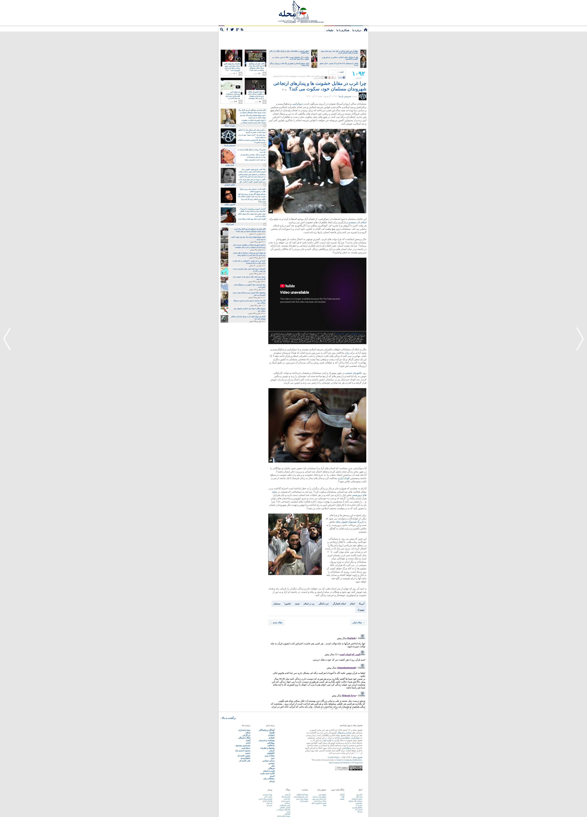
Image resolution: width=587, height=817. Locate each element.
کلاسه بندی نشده (267, 773)
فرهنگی (340, 733)
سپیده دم (359, 805)
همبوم (342, 799)
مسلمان (277, 604)
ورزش (272, 781)
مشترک (235, 29)
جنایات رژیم (270, 755)
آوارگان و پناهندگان (267, 730)
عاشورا (287, 604)
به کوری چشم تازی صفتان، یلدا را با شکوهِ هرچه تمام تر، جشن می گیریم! (252, 131)
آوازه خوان (326, 740)
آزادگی (342, 794)
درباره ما (356, 30)
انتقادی (272, 738)
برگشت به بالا (229, 718)
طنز (273, 766)
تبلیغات (329, 30)
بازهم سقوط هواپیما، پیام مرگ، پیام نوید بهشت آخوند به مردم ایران (253, 116)
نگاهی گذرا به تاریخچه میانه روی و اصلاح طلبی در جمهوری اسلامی (253, 190)
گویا (343, 797)
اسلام (352, 604)
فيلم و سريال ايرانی (265, 799)
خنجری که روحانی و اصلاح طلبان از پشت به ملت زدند (252, 151)
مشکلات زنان (269, 778)
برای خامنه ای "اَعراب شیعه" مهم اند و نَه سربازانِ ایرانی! (252, 136)
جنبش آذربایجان (357, 799)
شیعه (297, 604)
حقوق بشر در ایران (319, 797)
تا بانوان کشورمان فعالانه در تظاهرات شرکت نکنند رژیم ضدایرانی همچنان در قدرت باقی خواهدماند (256, 96)
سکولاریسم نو (357, 807)
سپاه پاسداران (244, 730)
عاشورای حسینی (353, 373)
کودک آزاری (344, 478)
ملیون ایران (304, 801)
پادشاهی (271, 745)
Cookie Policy (334, 757)
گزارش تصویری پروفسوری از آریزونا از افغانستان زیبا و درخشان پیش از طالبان (253, 210)
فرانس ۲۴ (358, 809)
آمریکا (361, 604)
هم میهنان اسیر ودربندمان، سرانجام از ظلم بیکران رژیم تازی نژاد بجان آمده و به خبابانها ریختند (233, 96)
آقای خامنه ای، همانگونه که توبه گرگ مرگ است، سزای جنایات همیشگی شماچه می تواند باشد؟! (256, 68)
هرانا (324, 805)
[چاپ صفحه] (325, 77)
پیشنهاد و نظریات (267, 748)
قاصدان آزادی (267, 801)
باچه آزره (287, 799)
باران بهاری (229, 165)
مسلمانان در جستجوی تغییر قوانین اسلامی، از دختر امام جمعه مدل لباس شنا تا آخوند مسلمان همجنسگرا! (252, 176)
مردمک (359, 812)
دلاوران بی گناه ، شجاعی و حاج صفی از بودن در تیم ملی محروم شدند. (253, 156)
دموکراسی (297, 103)
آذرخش (287, 794)
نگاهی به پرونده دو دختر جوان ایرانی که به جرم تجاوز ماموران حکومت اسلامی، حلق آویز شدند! (252, 181)
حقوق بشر (322, 794)
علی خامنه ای (244, 760)
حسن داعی (268, 797)
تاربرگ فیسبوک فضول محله (350, 521)
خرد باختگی (323, 604)
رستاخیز (287, 803)
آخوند (248, 740)
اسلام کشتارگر (339, 604)
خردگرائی (246, 735)
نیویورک (360, 610)
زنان (347, 352)
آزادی (337, 738)
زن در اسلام (309, 604)
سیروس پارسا (345, 96)
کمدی (272, 776)
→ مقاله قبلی (358, 622)
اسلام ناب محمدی (357, 222)
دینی (273, 758)
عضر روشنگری (285, 805)
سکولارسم (345, 738)
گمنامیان (287, 814)
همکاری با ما (342, 30)
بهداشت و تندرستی (267, 740)
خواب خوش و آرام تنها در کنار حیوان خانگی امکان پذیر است (252, 215)
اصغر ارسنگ (286, 797)
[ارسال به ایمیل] (322, 77)
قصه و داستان (269, 771)
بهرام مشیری (267, 794)
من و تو (269, 805)
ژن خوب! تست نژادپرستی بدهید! (255, 160)
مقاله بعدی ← (276, 622)
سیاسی (348, 733)
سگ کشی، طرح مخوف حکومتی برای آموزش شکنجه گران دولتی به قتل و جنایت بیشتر (252, 171)
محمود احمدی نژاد (242, 750)
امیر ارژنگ (230, 224)
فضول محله (293, 11)
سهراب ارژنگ (230, 125)
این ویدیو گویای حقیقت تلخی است (349, 334)
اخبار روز (359, 794)
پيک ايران (359, 797)
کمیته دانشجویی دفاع (319, 803)
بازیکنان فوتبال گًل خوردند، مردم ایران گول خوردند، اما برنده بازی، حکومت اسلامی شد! (252, 195)
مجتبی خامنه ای (244, 755)
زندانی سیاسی (268, 760)
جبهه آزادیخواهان (302, 794)
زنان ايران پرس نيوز (319, 799)
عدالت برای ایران (320, 801)
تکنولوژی (271, 753)
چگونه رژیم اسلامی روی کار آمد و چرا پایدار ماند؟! (253, 200)
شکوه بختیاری (229, 185)
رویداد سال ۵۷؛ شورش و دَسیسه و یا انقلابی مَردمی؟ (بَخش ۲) (252, 141)
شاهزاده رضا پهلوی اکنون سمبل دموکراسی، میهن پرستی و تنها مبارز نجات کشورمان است (232, 67)
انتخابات (271, 735)
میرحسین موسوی (243, 745)
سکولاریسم (245, 758)
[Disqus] (317, 671)
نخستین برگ (365, 29)
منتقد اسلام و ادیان (283, 816)
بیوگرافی (271, 743)
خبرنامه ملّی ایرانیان (355, 801)
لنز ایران (269, 803)
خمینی (247, 753)
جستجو (221, 29)
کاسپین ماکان (230, 204)
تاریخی (272, 750)
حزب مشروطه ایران (301, 797)
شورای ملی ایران (302, 799)
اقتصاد (272, 733)
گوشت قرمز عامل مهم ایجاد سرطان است (252, 219)
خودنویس (359, 803)
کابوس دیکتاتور (285, 807)
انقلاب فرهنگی (244, 738)
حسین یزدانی (285, 801)
